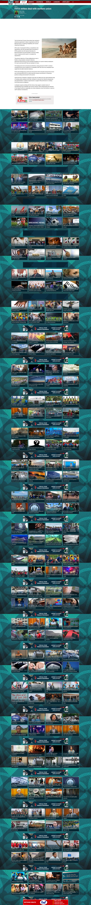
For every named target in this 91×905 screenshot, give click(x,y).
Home (17, 2)
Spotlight (65, 2)
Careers (57, 2)
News (23, 2)
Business (39, 2)
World (48, 2)
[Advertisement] (45, 28)
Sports (31, 2)
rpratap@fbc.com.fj (22, 13)
